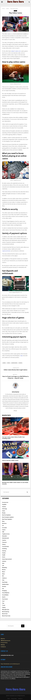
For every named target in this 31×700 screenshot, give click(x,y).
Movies (4, 569)
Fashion (4, 540)
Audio (3, 510)
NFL (3, 576)
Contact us (3, 646)
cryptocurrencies (6, 251)
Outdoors (4, 578)
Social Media (5, 594)
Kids (3, 563)
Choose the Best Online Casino (10, 461)
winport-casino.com (16, 51)
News (3, 573)
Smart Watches (5, 592)
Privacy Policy (4, 642)
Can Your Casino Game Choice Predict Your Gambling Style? (13, 438)
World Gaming (5, 611)
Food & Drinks (5, 546)
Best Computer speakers (8, 517)
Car (3, 525)
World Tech (4, 613)
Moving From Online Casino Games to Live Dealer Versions (15, 483)
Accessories (5, 502)
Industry (4, 561)
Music (3, 571)
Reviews (4, 586)
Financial (4, 542)
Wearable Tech (5, 609)
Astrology (4, 508)
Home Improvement (7, 559)
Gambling (4, 548)
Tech (3, 601)
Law (3, 565)
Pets (3, 580)
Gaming (4, 550)
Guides (4, 552)
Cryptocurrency (6, 534)
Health (3, 555)
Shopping (4, 590)
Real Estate (4, 582)
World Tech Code (6, 615)
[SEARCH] (27, 492)
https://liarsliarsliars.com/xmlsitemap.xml (10, 663)
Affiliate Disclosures (5, 640)
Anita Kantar (11, 15)
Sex (3, 588)
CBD (3, 531)
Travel (3, 605)
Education (4, 536)
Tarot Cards (5, 599)
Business (4, 523)
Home (3, 557)
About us (3, 638)
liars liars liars (15, 2)
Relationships (5, 584)
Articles (4, 506)
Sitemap (3, 644)
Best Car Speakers (6, 515)
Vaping (3, 607)
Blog (3, 521)
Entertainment (5, 538)
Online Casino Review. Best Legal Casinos (15, 370)
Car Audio (4, 527)
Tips (3, 603)
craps (21, 355)
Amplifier (4, 504)
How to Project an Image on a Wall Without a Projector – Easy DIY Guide (15, 377)
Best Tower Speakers (7, 519)
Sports (3, 597)
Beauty (3, 512)
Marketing (4, 567)
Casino (15, 10)
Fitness (4, 544)
